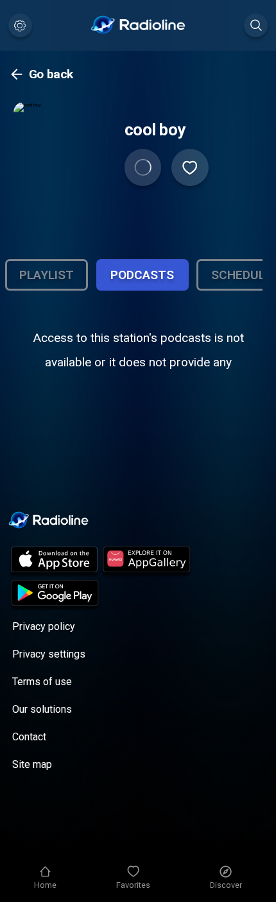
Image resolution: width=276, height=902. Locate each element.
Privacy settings (48, 654)
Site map (32, 764)
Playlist (46, 275)
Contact (29, 737)
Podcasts (142, 275)
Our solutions (42, 709)
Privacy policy (43, 626)
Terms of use (42, 682)
